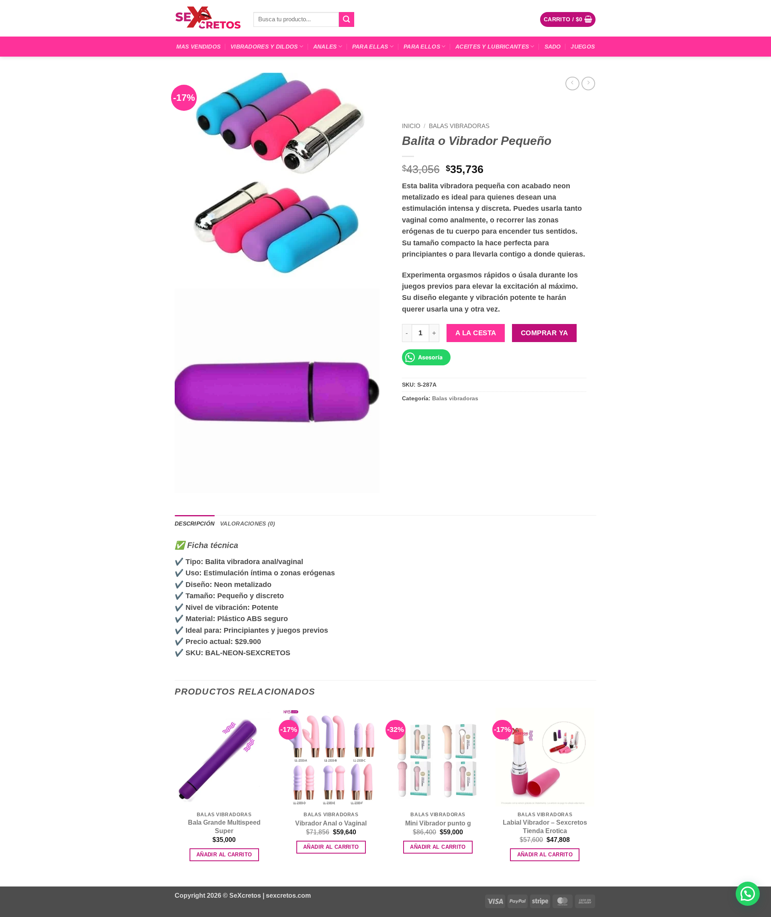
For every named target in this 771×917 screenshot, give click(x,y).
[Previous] (175, 796)
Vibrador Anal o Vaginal (331, 823)
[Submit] (346, 19)
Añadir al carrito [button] (224, 855)
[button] (568, 19)
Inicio (411, 125)
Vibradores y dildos (264, 46)
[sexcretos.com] (208, 18)
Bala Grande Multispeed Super (224, 826)
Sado (553, 46)
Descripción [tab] (194, 523)
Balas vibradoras (459, 125)
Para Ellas (370, 46)
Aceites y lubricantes (492, 46)
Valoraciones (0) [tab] (247, 523)
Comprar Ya (544, 333)
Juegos (583, 46)
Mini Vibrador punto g (438, 823)
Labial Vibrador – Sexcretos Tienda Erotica (545, 826)
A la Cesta (475, 333)
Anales (325, 46)
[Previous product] (588, 83)
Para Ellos (422, 46)
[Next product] (572, 83)
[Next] (594, 796)
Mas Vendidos (198, 46)
